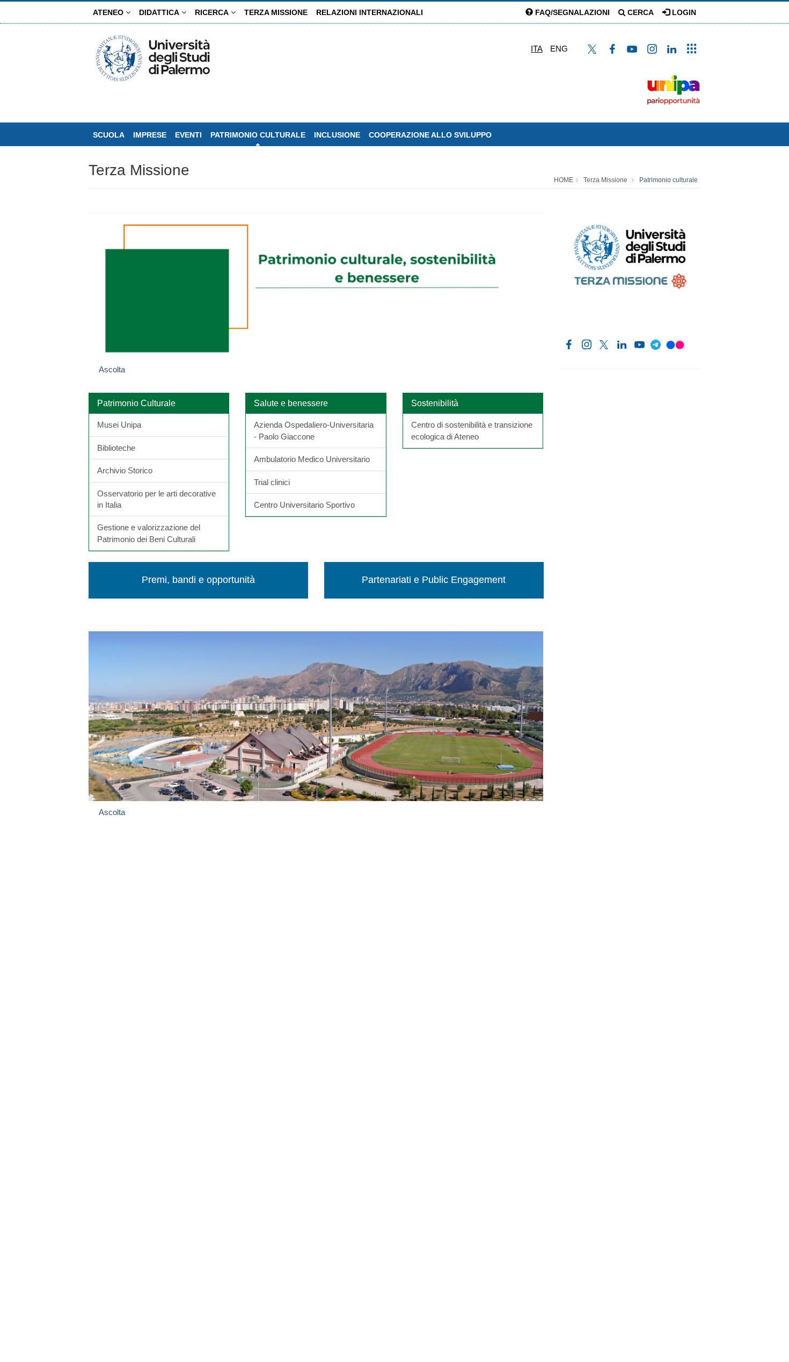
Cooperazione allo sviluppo (430, 135)
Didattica (160, 12)
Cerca (639, 12)
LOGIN (683, 12)
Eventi (188, 135)
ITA (537, 48)
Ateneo (109, 12)
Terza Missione (276, 12)
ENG (559, 48)
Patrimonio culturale (257, 135)
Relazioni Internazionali (369, 12)
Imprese (149, 135)
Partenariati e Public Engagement (434, 579)
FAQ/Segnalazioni (571, 12)
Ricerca (213, 12)
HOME (563, 180)
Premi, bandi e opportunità (198, 579)
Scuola (109, 135)
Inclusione (337, 135)
